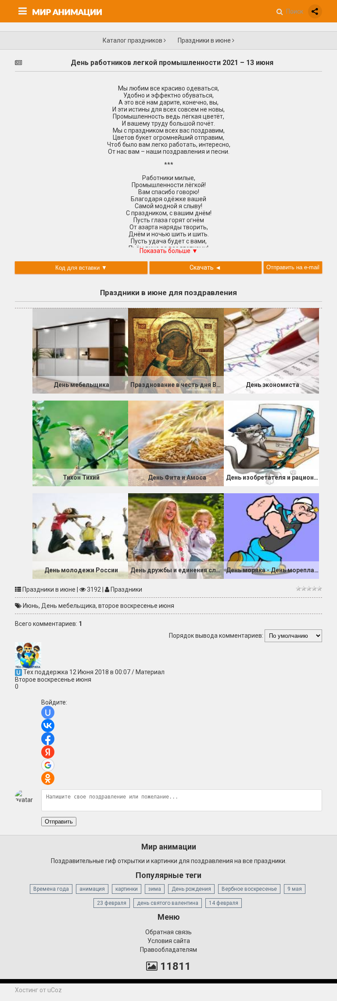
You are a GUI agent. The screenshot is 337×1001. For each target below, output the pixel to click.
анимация (92, 889)
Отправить (59, 821)
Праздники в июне (205, 40)
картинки (126, 889)
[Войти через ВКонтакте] (47, 725)
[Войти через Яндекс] (47, 752)
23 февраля (111, 903)
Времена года (51, 889)
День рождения (191, 889)
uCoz (54, 990)
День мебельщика (68, 605)
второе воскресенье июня (136, 605)
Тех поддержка (45, 672)
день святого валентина (167, 903)
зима (154, 889)
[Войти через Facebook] (47, 738)
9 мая (294, 889)
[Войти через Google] (47, 765)
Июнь (31, 605)
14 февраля (223, 903)
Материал (150, 672)
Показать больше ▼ (169, 250)
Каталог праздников (133, 40)
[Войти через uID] (47, 712)
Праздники (126, 589)
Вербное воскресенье (249, 889)
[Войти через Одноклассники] (47, 778)
